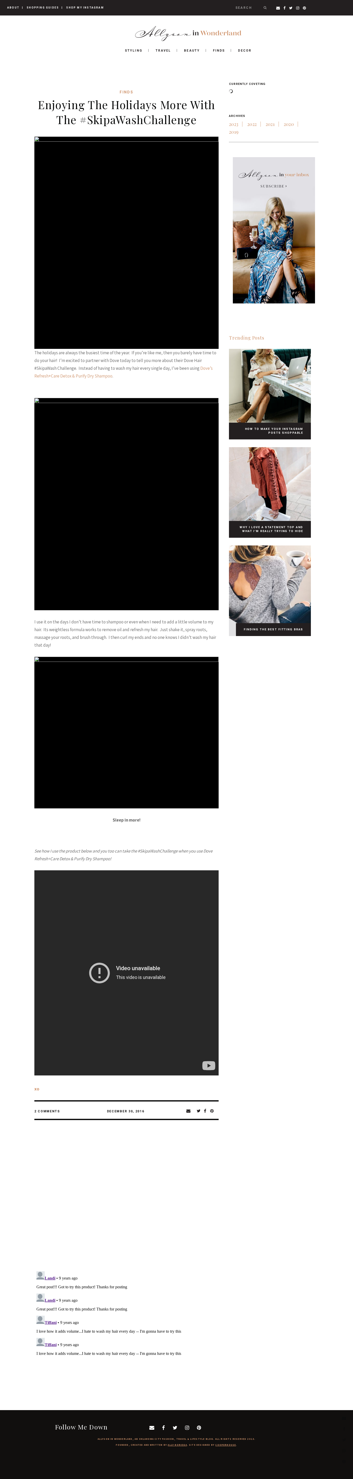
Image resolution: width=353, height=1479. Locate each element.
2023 (233, 124)
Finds (126, 92)
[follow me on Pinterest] (344, 1461)
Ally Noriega (177, 1444)
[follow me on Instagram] (344, 1450)
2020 (289, 124)
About (13, 7)
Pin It (213, 1111)
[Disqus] (126, 1200)
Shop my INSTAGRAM (85, 7)
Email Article (191, 1111)
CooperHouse (225, 1444)
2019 (234, 132)
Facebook (207, 1111)
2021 (270, 124)
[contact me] (344, 1418)
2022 (252, 124)
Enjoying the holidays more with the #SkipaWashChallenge (126, 112)
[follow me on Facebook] (344, 1429)
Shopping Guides (43, 7)
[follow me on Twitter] (344, 1439)
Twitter (200, 1111)
